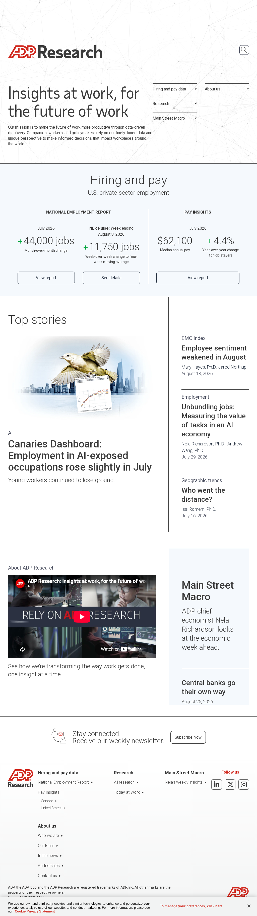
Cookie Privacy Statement (35, 911)
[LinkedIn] (216, 784)
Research (161, 103)
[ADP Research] (55, 51)
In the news (48, 855)
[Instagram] (243, 784)
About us (212, 89)
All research (124, 782)
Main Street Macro (169, 118)
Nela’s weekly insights (184, 782)
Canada (47, 801)
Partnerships (49, 865)
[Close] (248, 905)
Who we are (48, 835)
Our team (46, 845)
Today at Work (127, 792)
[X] (230, 784)
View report (46, 277)
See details (111, 277)
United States (51, 808)
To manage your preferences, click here (191, 906)
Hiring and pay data (169, 89)
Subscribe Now (188, 737)
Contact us (47, 875)
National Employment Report (63, 782)
